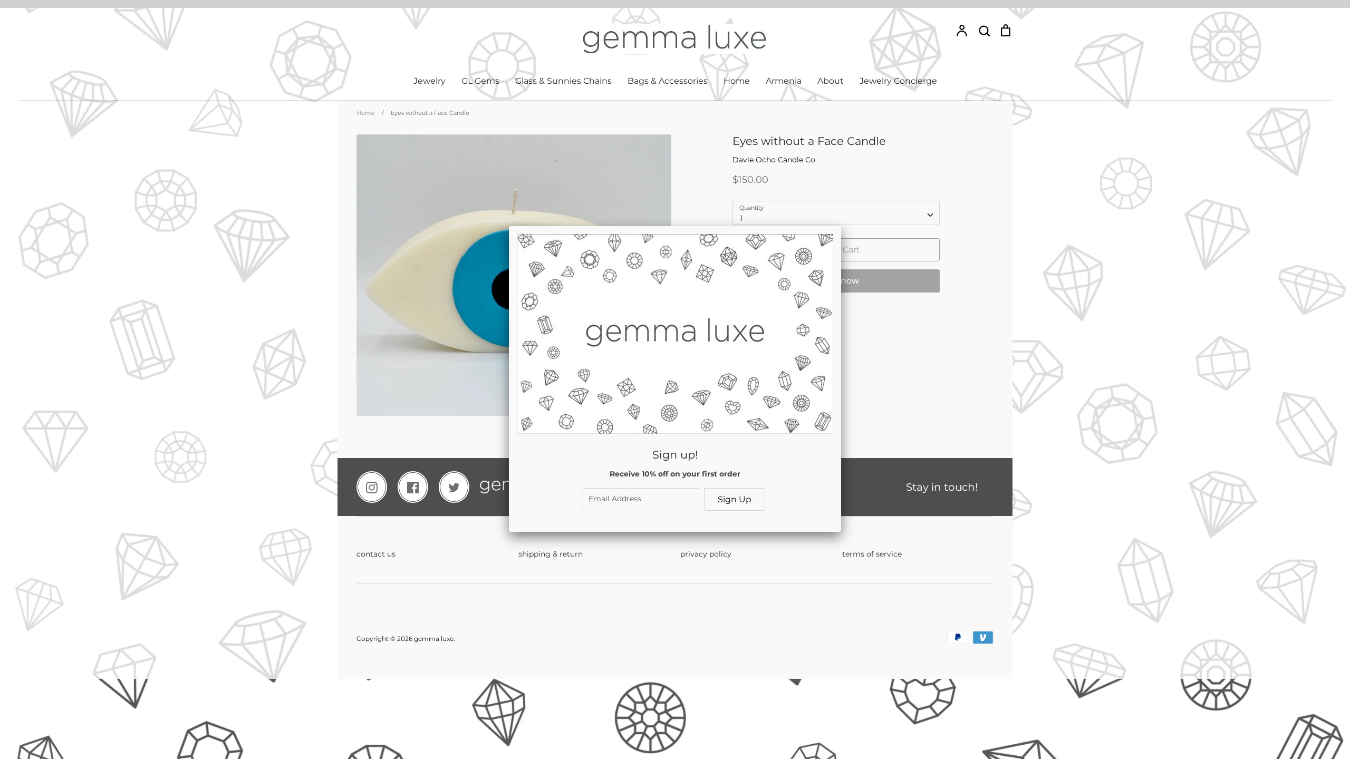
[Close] (841, 226)
